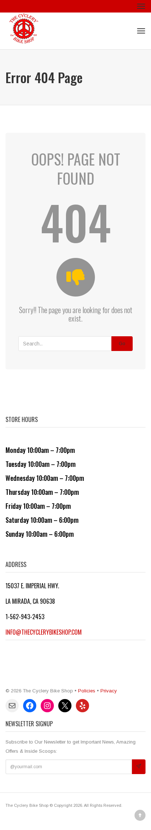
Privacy (108, 691)
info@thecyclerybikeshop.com (43, 632)
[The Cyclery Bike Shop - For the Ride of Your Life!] (24, 31)
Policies (86, 691)
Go (122, 343)
